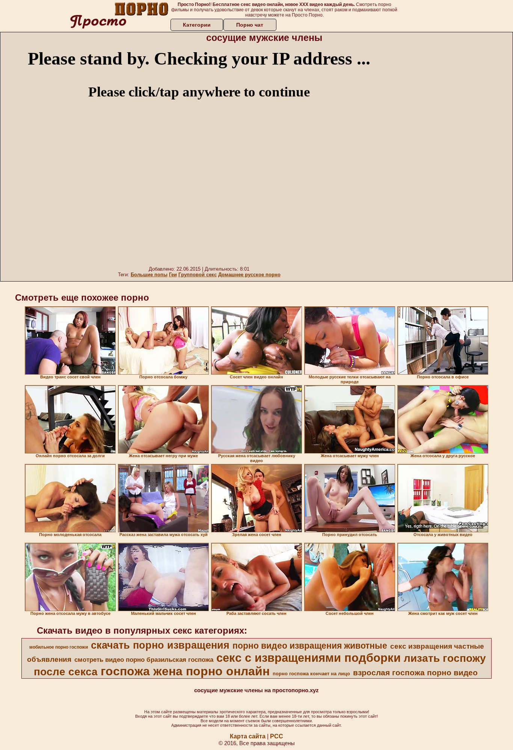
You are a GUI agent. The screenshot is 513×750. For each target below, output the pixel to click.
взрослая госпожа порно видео (415, 672)
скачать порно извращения (160, 645)
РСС (276, 736)
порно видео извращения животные (309, 646)
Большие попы (149, 274)
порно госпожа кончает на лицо (311, 673)
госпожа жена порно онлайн (185, 671)
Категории (197, 25)
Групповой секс (197, 274)
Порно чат (249, 25)
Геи (173, 274)
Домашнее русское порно (249, 274)
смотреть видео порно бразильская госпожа (143, 659)
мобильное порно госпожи (58, 647)
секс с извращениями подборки (308, 657)
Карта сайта (248, 736)
